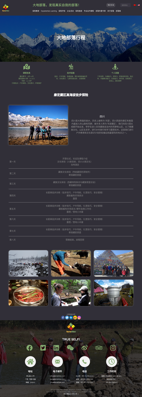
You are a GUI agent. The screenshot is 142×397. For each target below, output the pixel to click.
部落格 (118, 11)
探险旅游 (78, 11)
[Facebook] (63, 317)
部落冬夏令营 (101, 11)
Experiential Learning (49, 11)
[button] (111, 5)
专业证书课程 (89, 11)
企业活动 (70, 11)
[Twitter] (67, 317)
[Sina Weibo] (75, 317)
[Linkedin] (71, 317)
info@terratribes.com (88, 392)
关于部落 (110, 11)
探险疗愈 (62, 11)
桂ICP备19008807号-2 (71, 394)
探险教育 (36, 11)
